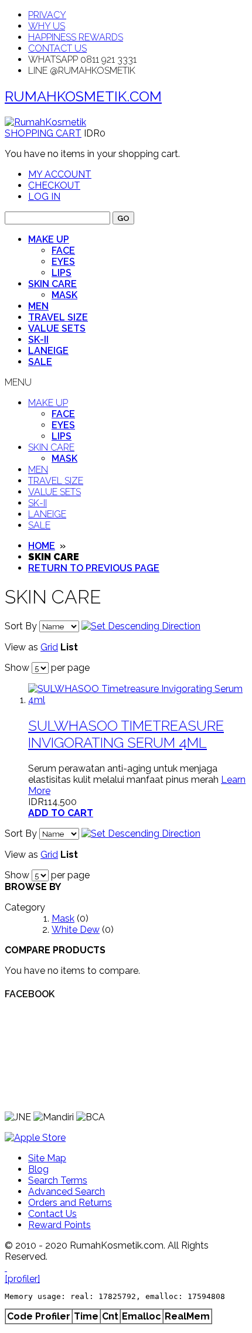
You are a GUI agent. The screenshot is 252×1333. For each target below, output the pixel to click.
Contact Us (57, 48)
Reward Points (59, 1224)
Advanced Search (66, 1191)
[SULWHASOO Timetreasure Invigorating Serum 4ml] (137, 699)
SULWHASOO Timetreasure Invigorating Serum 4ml (126, 734)
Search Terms (57, 1180)
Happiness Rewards (75, 37)
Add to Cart (60, 813)
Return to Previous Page (93, 568)
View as (21, 647)
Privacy (47, 15)
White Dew (76, 929)
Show (17, 667)
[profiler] (22, 1278)
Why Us (46, 26)
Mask (63, 918)
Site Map (47, 1158)
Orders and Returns (70, 1202)
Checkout (54, 185)
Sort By (21, 626)
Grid (49, 647)
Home (41, 545)
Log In (44, 196)
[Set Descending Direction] (140, 626)
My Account (59, 174)
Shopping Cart (43, 133)
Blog (38, 1169)
